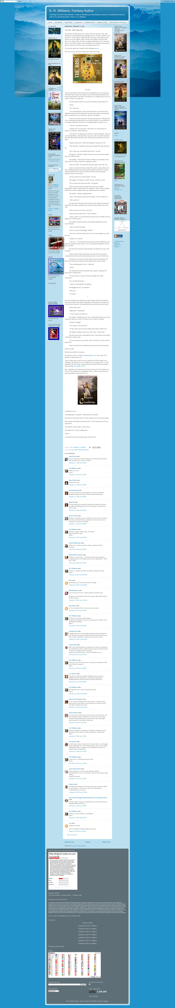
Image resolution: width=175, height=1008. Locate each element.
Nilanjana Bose (73, 590)
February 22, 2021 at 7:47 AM (77, 763)
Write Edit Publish (83, 450)
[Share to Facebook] (98, 447)
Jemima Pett (72, 644)
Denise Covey (73, 515)
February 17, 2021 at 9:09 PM (77, 537)
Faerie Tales (68, 22)
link (95, 437)
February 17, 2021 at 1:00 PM (77, 474)
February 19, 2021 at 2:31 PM (77, 654)
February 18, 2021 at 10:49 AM (78, 585)
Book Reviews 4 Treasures (118, 22)
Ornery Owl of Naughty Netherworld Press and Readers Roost (88, 797)
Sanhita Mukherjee (74, 543)
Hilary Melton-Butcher (75, 555)
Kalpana (71, 784)
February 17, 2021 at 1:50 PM (77, 485)
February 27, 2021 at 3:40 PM (77, 806)
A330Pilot (93, 1001)
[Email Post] (89, 447)
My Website (58, 22)
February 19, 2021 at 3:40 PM (77, 668)
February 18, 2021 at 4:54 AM (77, 563)
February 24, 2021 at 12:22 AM (78, 792)
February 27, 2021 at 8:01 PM (77, 817)
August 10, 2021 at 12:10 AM (77, 831)
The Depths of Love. (80, 366)
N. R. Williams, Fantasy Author (71, 11)
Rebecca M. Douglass (75, 699)
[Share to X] (96, 447)
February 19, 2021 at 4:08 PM (77, 681)
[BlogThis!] (95, 447)
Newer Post (69, 842)
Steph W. (71, 502)
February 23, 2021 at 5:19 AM (77, 778)
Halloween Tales (102, 22)
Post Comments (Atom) (79, 846)
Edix (70, 580)
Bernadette (72, 605)
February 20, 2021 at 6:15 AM (77, 722)
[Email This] (93, 447)
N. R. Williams (73, 468)
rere (70, 823)
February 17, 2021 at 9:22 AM (77, 463)
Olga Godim (72, 480)
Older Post (106, 842)
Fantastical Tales (90, 22)
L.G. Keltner (72, 673)
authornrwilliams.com (89, 355)
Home (50, 22)
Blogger (106, 1001)
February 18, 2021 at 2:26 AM (77, 549)
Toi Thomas (72, 741)
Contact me (78, 22)
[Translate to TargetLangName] (89, 984)
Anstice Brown (73, 712)
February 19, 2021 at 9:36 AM (77, 625)
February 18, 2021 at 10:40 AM (78, 574)
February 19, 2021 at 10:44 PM (78, 693)
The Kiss (71, 450)
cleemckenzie (73, 631)
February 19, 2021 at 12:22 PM (78, 639)
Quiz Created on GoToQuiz (63, 888)
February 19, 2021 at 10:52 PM (78, 707)
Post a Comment (72, 835)
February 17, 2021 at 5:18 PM (77, 496)
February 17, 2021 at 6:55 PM (77, 510)
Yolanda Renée (73, 490)
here (97, 48)
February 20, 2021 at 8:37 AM (77, 736)
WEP (76, 450)
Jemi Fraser (72, 456)
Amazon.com (118, 189)
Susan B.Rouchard (75, 769)
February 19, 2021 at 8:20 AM (77, 610)
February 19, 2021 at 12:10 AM (78, 600)
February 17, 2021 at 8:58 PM (77, 524)
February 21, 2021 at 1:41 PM (77, 751)
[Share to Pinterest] (100, 447)
